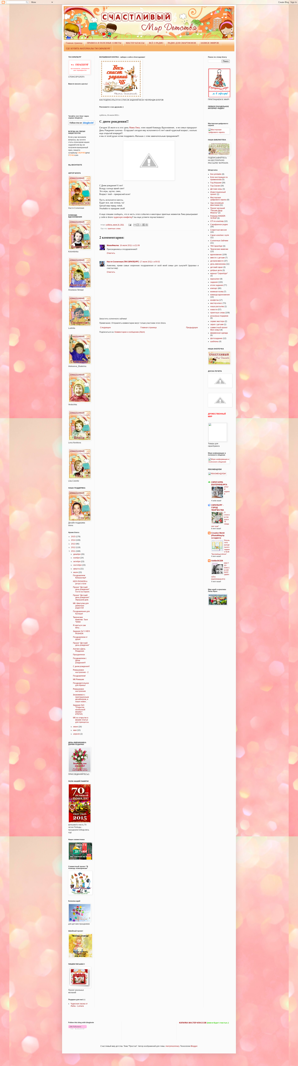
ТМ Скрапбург (216, 246)
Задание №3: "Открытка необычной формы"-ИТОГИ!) (79, 709)
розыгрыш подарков (219, 316)
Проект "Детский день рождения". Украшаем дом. (81, 597)
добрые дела (216, 270)
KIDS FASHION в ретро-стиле (80, 582)
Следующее (105, 327)
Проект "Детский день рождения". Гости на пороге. (81, 589)
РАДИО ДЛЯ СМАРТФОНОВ (182, 42)
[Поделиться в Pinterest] (146, 224)
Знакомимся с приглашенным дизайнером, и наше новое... (81, 698)
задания (214, 282)
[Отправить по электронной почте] (134, 224)
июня (75, 727)
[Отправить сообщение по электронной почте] (130, 225)
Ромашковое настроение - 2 (80, 671)
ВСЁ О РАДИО (156, 42)
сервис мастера (217, 321)
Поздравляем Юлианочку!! (79, 576)
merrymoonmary (172, 1046)
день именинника (218, 264)
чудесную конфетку (122, 217)
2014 (73, 540)
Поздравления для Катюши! (81, 612)
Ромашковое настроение (79, 690)
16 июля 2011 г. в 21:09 (130, 245)
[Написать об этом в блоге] (137, 224)
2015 (73, 536)
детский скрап (216, 267)
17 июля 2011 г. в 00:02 (150, 262)
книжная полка (216, 292)
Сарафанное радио (219, 224)
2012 (73, 547)
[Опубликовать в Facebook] (143, 224)
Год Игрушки (215, 183)
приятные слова (114, 228)
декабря (77, 554)
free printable (215, 174)
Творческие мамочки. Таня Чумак (80, 619)
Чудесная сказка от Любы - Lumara (79, 1005)
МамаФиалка (113, 245)
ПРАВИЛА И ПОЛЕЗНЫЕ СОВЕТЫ (104, 42)
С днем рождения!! (81, 666)
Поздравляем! (79, 676)
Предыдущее (192, 327)
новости (213, 309)
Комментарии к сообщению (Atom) (130, 332)
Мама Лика (134, 127)
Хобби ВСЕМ (217, 561)
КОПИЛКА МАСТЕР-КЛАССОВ (192, 1023)
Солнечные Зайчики (219, 241)
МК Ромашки (78, 679)
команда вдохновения (220, 295)
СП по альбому (217, 221)
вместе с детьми (217, 258)
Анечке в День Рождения (79, 650)
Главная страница (74, 42)
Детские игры (216, 189)
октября (77, 561)
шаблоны (214, 341)
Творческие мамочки (219, 249)
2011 (73, 551)
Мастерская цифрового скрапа (218, 198)
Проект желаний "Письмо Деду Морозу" (217, 210)
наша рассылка (217, 306)
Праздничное (79, 655)
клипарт (213, 288)
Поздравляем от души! (80, 638)
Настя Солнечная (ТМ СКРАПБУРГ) (123, 262)
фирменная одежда (219, 333)
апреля (76, 734)
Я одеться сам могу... (79, 626)
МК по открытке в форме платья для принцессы (81, 720)
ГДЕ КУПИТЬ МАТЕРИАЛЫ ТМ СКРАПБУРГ (88, 48)
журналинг (215, 279)
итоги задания (216, 285)
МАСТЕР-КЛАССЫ (135, 42)
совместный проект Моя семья (219, 328)
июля (75, 572)
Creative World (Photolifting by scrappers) (217, 535)
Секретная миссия (218, 230)
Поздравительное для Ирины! (81, 684)
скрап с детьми (217, 324)
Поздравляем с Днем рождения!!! (79, 660)
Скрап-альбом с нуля (219, 235)
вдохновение (216, 254)
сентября (77, 565)
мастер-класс (216, 303)
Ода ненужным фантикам (217, 204)
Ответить (111, 253)
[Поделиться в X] (140, 224)
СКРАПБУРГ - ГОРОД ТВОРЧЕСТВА (217, 507)
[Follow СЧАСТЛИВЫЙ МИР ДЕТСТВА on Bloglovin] (81, 124)
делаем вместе (217, 261)
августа (76, 569)
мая (75, 730)
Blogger (194, 1046)
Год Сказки (215, 186)
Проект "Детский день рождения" (81, 644)
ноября (76, 558)
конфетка (214, 300)
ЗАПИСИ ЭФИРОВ (210, 42)
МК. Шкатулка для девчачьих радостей (81, 605)
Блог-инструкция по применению (219, 178)
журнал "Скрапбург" (219, 273)
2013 (73, 544)
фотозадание (216, 338)
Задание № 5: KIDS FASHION (81, 632)
